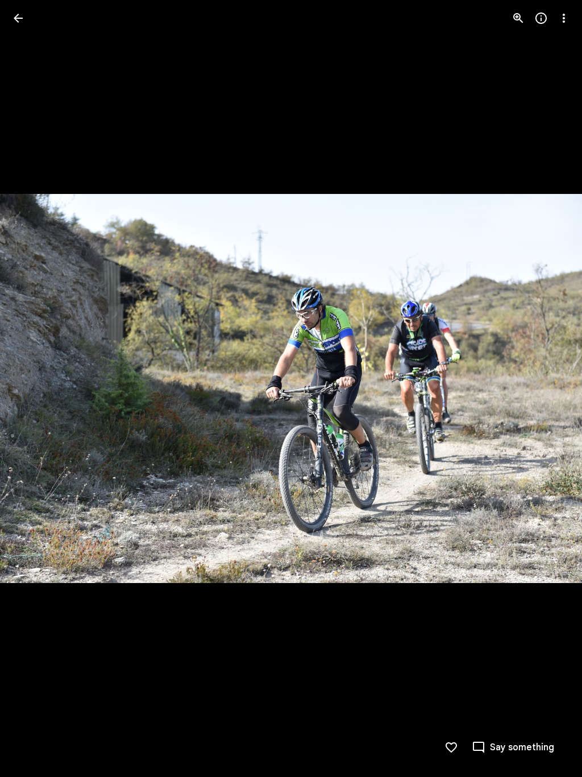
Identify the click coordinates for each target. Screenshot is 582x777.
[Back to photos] (18, 18)
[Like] (451, 747)
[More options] (563, 18)
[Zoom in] (518, 18)
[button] (32, 388)
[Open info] (541, 18)
